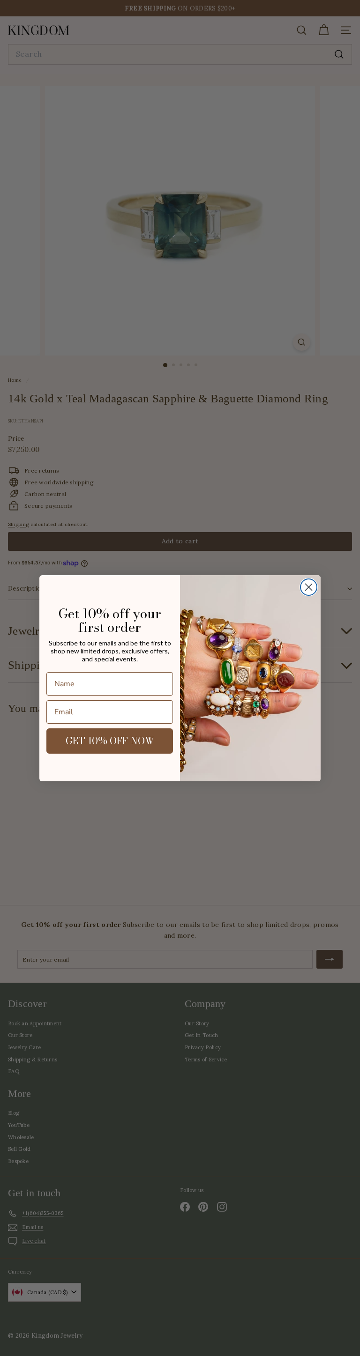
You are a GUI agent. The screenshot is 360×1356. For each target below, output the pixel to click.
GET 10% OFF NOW (110, 741)
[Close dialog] (308, 587)
